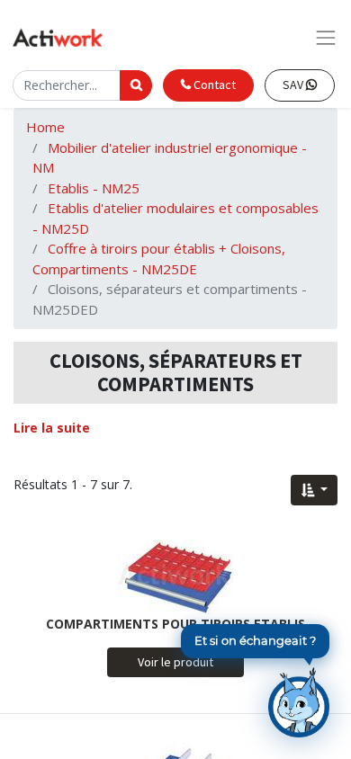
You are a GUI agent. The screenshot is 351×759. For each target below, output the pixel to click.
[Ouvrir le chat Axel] (298, 702)
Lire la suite (52, 427)
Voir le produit (175, 662)
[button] (314, 490)
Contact (213, 84)
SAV (294, 84)
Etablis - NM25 (94, 188)
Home (45, 127)
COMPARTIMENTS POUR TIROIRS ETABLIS (175, 623)
